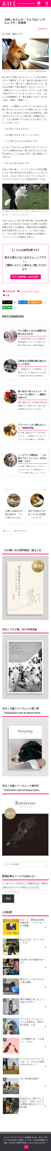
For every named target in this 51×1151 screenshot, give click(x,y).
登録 (8, 898)
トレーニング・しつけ (29, 291)
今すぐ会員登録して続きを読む (25, 277)
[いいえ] (47, 1142)
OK (26, 1147)
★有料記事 (10, 291)
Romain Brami (41, 71)
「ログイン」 (29, 257)
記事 (8, 295)
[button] (45, 865)
